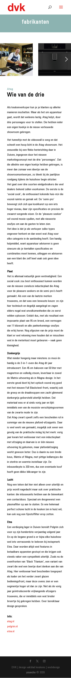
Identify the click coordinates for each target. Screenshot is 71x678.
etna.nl (10, 631)
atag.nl (10, 621)
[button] (5, 59)
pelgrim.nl (12, 626)
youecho (31, 672)
